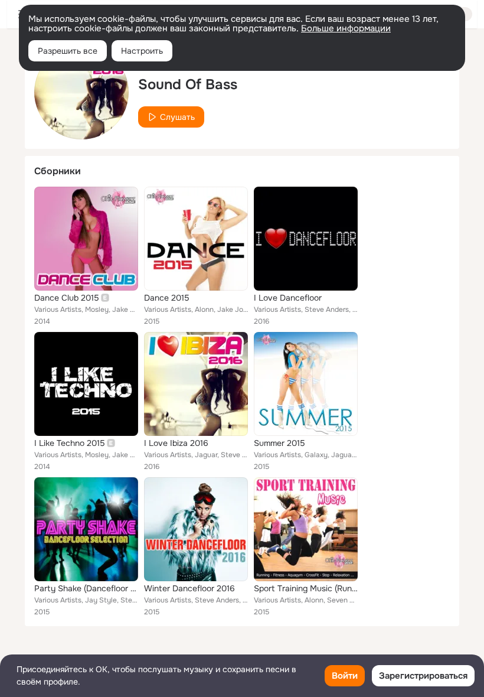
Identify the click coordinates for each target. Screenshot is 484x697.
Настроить (142, 50)
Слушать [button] (177, 117)
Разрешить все (67, 50)
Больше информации (346, 28)
